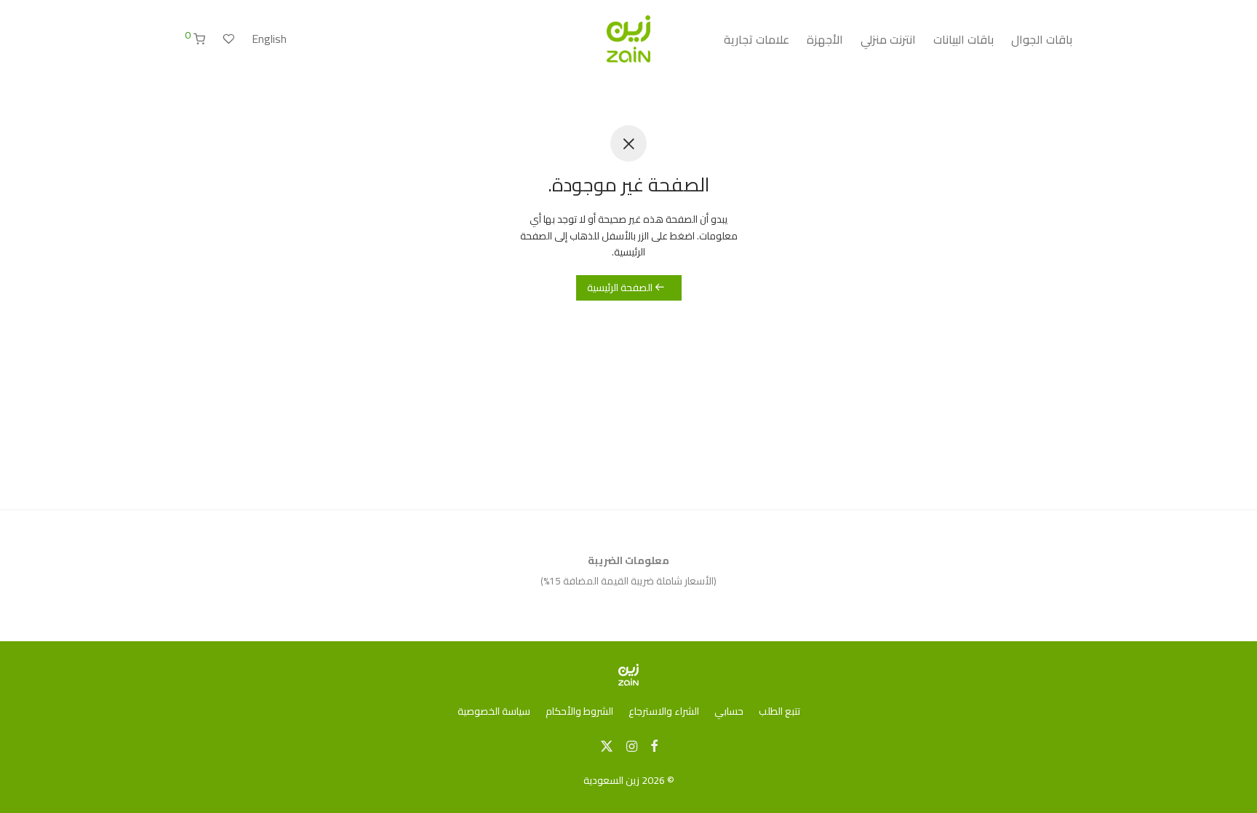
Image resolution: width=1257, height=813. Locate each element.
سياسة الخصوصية (494, 711)
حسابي (728, 711)
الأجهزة (825, 39)
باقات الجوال (1041, 39)
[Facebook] (654, 745)
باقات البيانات (963, 39)
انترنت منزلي (888, 39)
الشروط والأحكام (579, 711)
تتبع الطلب (779, 711)
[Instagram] (631, 745)
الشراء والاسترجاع (663, 711)
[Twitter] (606, 745)
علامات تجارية (756, 39)
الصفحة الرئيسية (621, 287)
